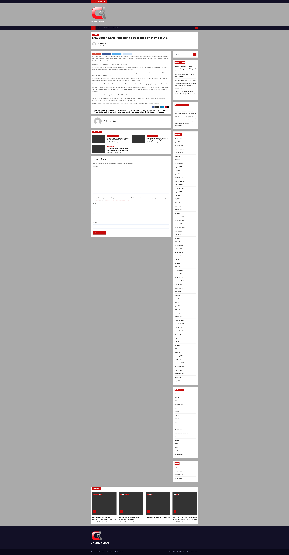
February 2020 (179, 245)
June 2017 (177, 341)
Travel (176, 447)
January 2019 (178, 274)
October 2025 (179, 152)
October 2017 (179, 327)
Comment (96, 166)
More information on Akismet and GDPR (117, 200)
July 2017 (177, 338)
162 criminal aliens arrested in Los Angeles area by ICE (157, 139)
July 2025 (177, 156)
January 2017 (178, 359)
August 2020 (178, 231)
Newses (113, 551)
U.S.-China (178, 451)
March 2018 (178, 309)
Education (177, 419)
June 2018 (177, 299)
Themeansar (120, 551)
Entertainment (179, 426)
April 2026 (177, 142)
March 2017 (178, 352)
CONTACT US (116, 28)
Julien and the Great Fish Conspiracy (185, 80)
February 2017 (179, 356)
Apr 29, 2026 (150, 520)
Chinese (109, 136)
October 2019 (178, 249)
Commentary (179, 404)
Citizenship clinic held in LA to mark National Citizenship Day (117, 149)
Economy (177, 415)
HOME (98, 28)
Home (170, 551)
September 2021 (179, 220)
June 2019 (177, 259)
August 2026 (178, 138)
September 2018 (179, 288)
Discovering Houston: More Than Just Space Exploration (129, 518)
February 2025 (179, 163)
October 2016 (179, 370)
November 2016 (179, 366)
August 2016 (178, 377)
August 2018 (178, 292)
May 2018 (177, 302)
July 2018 (177, 295)
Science (177, 444)
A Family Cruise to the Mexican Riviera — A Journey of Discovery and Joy (185, 94)
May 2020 (177, 238)
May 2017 (177, 345)
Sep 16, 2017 (110, 152)
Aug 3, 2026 (123, 522)
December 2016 (179, 363)
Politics (177, 440)
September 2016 (179, 374)
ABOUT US (106, 28)
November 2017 (179, 324)
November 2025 (179, 149)
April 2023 (177, 202)
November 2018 (179, 281)
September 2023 (179, 188)
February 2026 (179, 145)
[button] (193, 28)
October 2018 (179, 284)
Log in (176, 467)
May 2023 (177, 199)
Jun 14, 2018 (150, 142)
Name (95, 203)
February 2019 (179, 270)
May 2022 (177, 213)
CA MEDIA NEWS (97, 22)
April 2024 (177, 174)
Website (95, 223)
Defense (177, 412)
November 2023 (179, 181)
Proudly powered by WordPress (99, 551)
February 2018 (179, 313)
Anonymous (178, 117)
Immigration (95, 34)
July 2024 (177, 170)
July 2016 (177, 381)
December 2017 (179, 320)
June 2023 (177, 195)
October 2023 (179, 185)
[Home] (93, 28)
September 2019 (179, 252)
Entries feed (178, 471)
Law (176, 436)
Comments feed (179, 474)
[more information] (133, 54)
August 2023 (178, 192)
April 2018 (177, 306)
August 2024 (178, 167)
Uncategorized (179, 454)
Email (95, 213)
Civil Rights (178, 401)
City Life (177, 397)
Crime (149, 136)
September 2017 (179, 331)
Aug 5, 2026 (96, 522)
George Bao (103, 43)
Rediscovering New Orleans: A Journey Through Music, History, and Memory (185, 69)
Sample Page (194, 551)
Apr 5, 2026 (177, 522)
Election (177, 422)
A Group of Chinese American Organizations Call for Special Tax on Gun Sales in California (185, 111)
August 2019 (178, 256)
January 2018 (178, 316)
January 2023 (178, 210)
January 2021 (178, 224)
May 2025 (177, 160)
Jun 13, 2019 (110, 142)
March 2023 (178, 206)
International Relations (181, 433)
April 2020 (177, 242)
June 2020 (178, 234)
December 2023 (179, 177)
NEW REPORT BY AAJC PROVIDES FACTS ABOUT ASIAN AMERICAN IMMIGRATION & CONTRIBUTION (118, 140)
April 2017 (177, 349)
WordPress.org (179, 478)
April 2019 (177, 267)
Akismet (97, 200)
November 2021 (179, 217)
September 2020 (180, 227)
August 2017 (178, 334)
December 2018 (179, 277)
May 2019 (177, 263)
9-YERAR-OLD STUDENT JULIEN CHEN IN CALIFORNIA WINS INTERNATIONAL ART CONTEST (185, 86)
